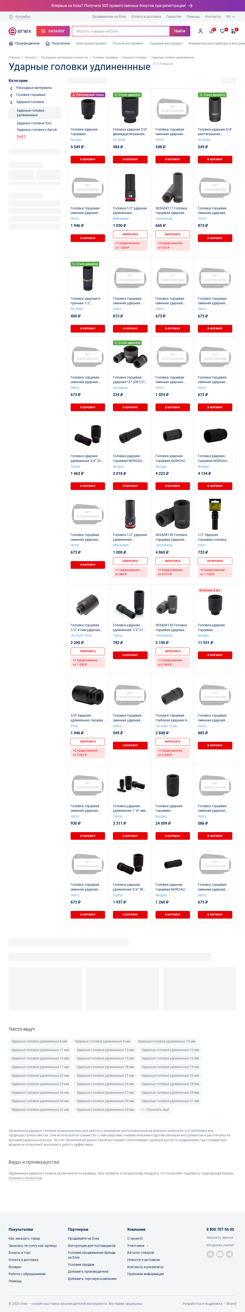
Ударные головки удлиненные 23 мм (40, 1084)
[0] (222, 31)
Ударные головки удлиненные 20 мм (40, 1075)
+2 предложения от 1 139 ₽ (212, 572)
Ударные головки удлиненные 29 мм (40, 1101)
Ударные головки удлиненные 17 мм (40, 1067)
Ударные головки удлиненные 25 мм (170, 1084)
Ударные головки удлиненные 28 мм (170, 1092)
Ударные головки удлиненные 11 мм (40, 1050)
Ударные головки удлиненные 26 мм (40, 1092)
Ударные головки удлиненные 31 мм (170, 1101)
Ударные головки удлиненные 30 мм (105, 1101)
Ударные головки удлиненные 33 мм (105, 1109)
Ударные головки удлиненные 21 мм (105, 1075)
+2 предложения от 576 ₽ (170, 245)
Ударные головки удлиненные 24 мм (105, 1084)
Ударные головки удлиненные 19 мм (170, 1067)
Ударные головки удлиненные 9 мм (102, 1041)
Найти (179, 31)
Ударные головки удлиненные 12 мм (105, 1050)
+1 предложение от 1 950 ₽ (85, 662)
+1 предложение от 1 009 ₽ (127, 245)
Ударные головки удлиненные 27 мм (105, 1092)
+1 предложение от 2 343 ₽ (170, 662)
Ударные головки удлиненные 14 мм (40, 1058)
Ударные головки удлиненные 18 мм (105, 1067)
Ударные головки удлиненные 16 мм (170, 1058)
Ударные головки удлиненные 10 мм (166, 1041)
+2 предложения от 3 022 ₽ (85, 753)
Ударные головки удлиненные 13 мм (170, 1050)
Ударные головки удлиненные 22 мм (170, 1075)
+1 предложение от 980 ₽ (127, 572)
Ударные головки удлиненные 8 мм (39, 1041)
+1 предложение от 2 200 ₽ (170, 753)
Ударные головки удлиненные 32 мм (40, 1109)
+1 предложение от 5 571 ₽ (170, 572)
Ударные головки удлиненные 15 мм (105, 1058)
